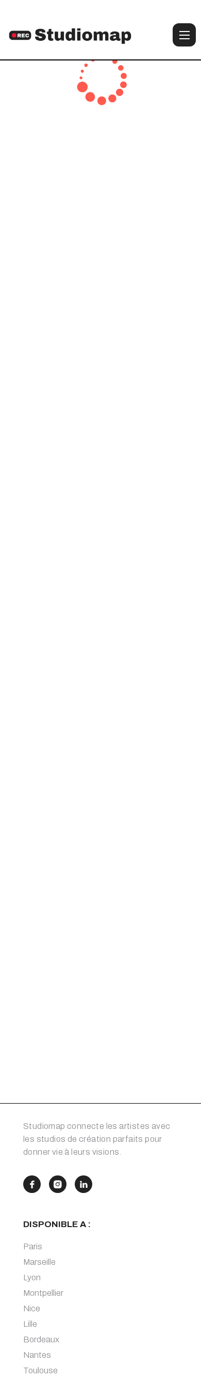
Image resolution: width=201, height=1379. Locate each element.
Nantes (37, 1355)
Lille (30, 1324)
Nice (31, 1308)
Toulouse (40, 1370)
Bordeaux (41, 1339)
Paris (32, 1246)
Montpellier (43, 1293)
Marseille (39, 1262)
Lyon (32, 1277)
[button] (184, 35)
